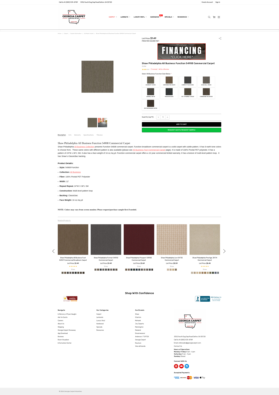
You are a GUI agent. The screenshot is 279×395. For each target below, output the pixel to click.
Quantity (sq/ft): (148, 117)
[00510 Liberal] (73, 273)
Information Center (64, 343)
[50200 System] (98, 269)
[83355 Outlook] (134, 269)
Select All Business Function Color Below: (157, 74)
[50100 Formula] (95, 269)
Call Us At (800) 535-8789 (68, 2)
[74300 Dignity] (210, 273)
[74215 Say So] (202, 273)
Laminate (125, 17)
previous (53, 251)
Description (62, 135)
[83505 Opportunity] (147, 269)
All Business (75, 172)
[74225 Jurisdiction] (208, 273)
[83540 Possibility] (152, 269)
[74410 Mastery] (218, 273)
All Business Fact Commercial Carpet (149, 150)
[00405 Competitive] (68, 273)
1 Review (99, 135)
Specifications (88, 135)
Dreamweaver (140, 333)
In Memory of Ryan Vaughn (67, 314)
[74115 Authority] (194, 273)
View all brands (140, 346)
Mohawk (138, 321)
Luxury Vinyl (139, 17)
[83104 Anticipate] (126, 269)
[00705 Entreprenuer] (83, 273)
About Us (61, 324)
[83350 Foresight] (131, 269)
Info (70, 135)
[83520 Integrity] (149, 269)
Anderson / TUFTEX (142, 337)
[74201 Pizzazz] (197, 273)
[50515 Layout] (111, 269)
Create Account (207, 2)
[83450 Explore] (136, 269)
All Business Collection (84, 147)
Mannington (139, 327)
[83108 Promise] (129, 269)
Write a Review (164, 69)
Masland (138, 330)
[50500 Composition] (103, 269)
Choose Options (73, 250)
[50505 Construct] (106, 269)
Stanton (138, 317)
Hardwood (154, 17)
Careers (60, 321)
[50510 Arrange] (108, 269)
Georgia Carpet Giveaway (67, 330)
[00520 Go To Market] (78, 273)
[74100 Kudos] (192, 273)
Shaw (137, 314)
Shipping (61, 327)
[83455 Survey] (139, 269)
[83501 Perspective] (144, 269)
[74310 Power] (213, 273)
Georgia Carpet (140, 340)
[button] (181, 51)
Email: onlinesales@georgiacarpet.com (187, 343)
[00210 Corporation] (65, 273)
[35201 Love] (173, 269)
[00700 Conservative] (81, 273)
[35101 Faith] (170, 269)
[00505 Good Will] (70, 273)
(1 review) (154, 69)
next (224, 251)
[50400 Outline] (101, 269)
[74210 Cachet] (200, 273)
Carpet (112, 17)
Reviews (61, 337)
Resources (182, 17)
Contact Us (178, 346)
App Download (63, 333)
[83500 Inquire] (142, 269)
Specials (168, 17)
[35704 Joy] (176, 269)
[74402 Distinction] (215, 273)
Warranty (77, 135)
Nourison (138, 343)
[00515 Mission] (75, 273)
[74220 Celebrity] (205, 273)
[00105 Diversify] (62, 273)
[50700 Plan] (116, 269)
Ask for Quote (62, 317)
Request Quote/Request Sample (181, 130)
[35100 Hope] (168, 269)
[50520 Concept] (114, 269)
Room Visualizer (63, 340)
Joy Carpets (139, 324)
